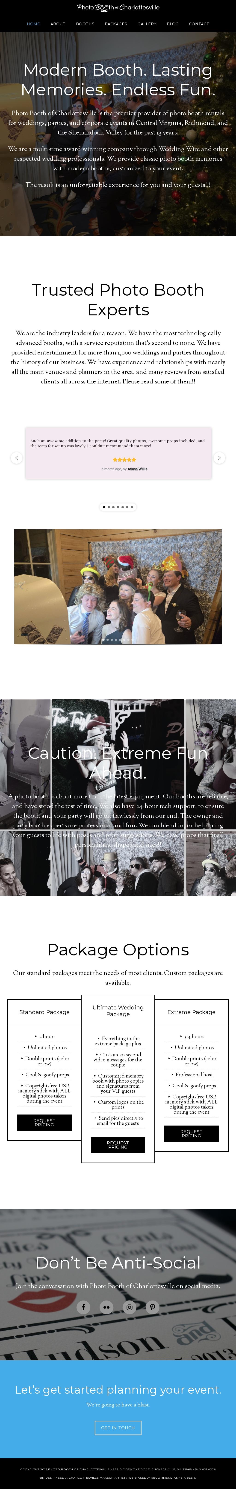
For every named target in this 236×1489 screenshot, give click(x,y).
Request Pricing (44, 1122)
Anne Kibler (184, 1477)
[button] (16, 458)
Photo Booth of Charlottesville (118, 8)
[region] (118, 458)
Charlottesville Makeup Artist (97, 1477)
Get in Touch (118, 1427)
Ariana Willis (138, 469)
